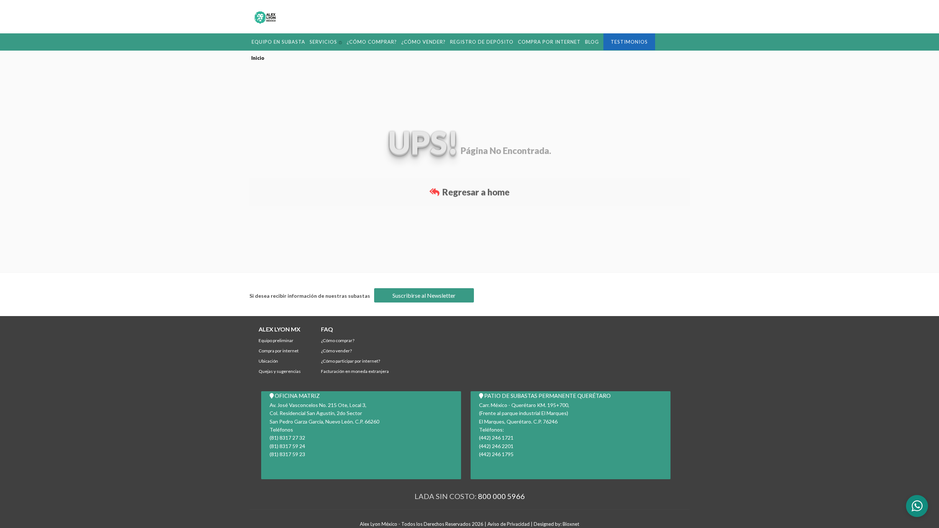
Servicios (313, 41)
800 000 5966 (501, 495)
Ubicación (268, 361)
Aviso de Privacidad (508, 524)
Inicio (257, 57)
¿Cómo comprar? (356, 41)
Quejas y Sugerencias (280, 371)
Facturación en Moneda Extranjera (355, 371)
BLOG (544, 41)
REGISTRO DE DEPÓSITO (449, 41)
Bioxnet (571, 524)
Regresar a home (475, 191)
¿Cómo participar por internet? (350, 361)
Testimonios (578, 41)
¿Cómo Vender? (400, 41)
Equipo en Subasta (274, 41)
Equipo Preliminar (276, 340)
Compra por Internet (507, 41)
